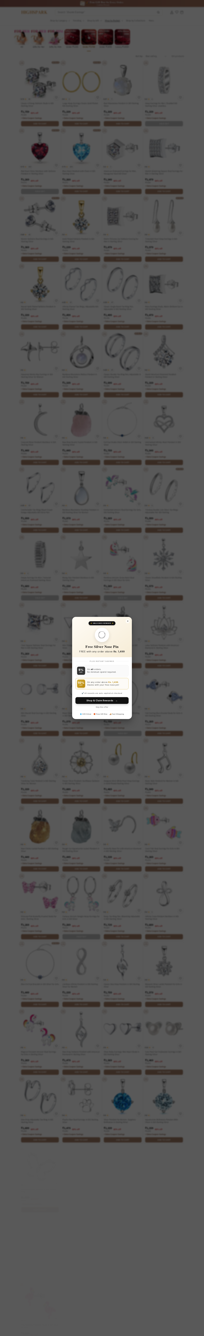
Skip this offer (102, 707)
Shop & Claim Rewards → (102, 700)
